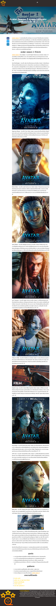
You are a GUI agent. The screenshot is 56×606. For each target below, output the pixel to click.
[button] (37, 2)
